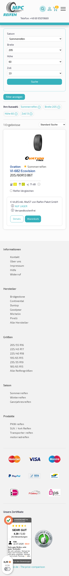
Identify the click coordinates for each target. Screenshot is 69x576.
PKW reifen (17, 424)
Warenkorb (33, 218)
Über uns (15, 261)
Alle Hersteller (19, 322)
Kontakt (14, 256)
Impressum (17, 265)
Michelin (15, 313)
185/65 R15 (16, 366)
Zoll (9, 67)
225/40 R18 (17, 353)
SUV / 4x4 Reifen (20, 428)
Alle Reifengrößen (21, 370)
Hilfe (13, 270)
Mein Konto (49, 9)
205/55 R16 (17, 344)
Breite (10, 44)
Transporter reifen (21, 432)
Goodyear (16, 309)
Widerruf (15, 274)
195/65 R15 (16, 357)
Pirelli (13, 318)
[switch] (7, 569)
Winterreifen (18, 397)
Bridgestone (17, 296)
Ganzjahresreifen (20, 401)
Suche (34, 81)
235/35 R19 (16, 362)
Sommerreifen (29, 106)
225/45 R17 (17, 349)
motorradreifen (19, 437)
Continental (17, 300)
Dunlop (14, 305)
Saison (11, 33)
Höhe (10, 56)
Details (17, 218)
